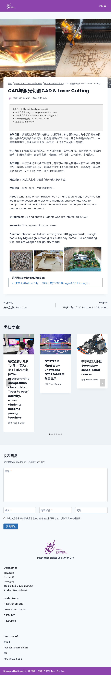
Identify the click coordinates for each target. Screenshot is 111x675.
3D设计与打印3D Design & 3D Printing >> (65, 283)
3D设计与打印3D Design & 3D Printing (85, 305)
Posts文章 (8, 577)
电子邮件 (46, 510)
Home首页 (8, 572)
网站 (79, 510)
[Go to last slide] (8, 382)
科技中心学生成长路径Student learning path (36, 115)
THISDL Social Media (14, 609)
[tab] (49, 434)
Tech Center (19, 423)
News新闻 (8, 581)
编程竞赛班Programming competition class (36, 112)
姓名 (8, 510)
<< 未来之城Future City (25, 283)
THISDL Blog (9, 620)
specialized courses (34, 109)
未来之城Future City (24, 121)
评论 (8, 471)
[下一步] (102, 382)
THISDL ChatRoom (13, 603)
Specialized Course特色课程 (18, 585)
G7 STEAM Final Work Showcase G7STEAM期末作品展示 (54, 370)
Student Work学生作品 (15, 590)
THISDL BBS (9, 615)
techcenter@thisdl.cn (15, 647)
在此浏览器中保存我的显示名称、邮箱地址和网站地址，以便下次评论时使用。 (45, 518)
